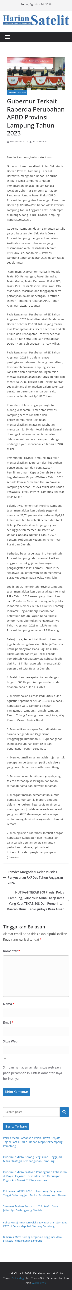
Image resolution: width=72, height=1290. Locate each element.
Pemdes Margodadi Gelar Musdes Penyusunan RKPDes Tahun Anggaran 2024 (35, 877)
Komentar (11, 951)
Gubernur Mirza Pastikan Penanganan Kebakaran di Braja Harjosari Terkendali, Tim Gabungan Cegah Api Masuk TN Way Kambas (35, 1176)
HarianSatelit (39, 141)
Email (8, 1022)
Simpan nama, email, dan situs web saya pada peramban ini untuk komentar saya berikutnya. (32, 1073)
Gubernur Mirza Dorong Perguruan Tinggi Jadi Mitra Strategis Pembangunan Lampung (32, 1239)
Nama (8, 1004)
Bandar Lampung (17, 92)
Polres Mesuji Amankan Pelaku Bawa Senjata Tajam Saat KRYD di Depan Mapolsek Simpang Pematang (33, 1142)
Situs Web (10, 1041)
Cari (64, 1112)
